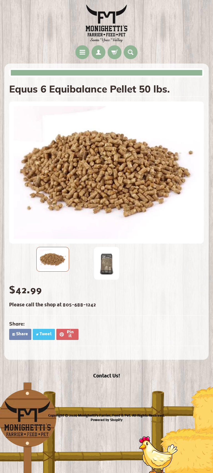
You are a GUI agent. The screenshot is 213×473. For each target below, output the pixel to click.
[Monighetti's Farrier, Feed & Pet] (106, 23)
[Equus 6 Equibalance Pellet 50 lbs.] (52, 259)
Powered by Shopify (107, 420)
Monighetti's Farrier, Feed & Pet (104, 415)
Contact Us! (106, 376)
